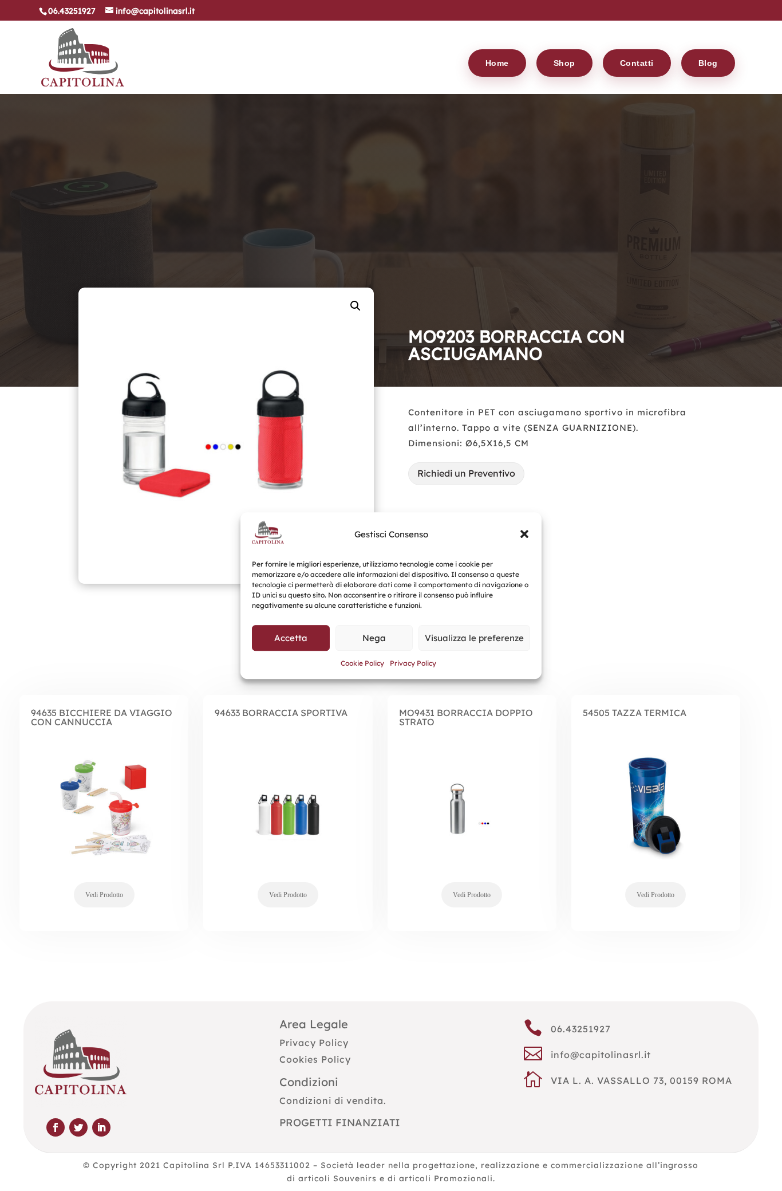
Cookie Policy (362, 663)
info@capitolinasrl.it (601, 1054)
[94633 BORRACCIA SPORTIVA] (287, 827)
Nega (374, 637)
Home (497, 63)
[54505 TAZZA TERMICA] (655, 827)
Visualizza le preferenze (474, 637)
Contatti (637, 63)
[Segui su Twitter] (78, 1127)
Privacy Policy (413, 663)
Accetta (290, 637)
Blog (708, 63)
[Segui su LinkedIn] (101, 1127)
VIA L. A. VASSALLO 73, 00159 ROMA (641, 1080)
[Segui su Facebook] (55, 1127)
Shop (564, 63)
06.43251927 (581, 1029)
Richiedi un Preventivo (466, 473)
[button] (524, 534)
